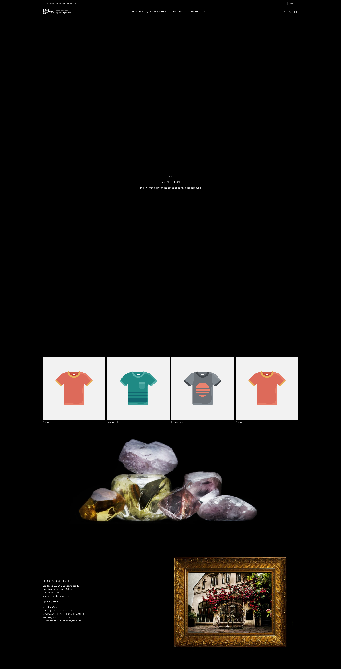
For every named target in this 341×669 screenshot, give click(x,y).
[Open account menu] (290, 12)
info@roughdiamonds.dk (56, 596)
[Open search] (284, 12)
